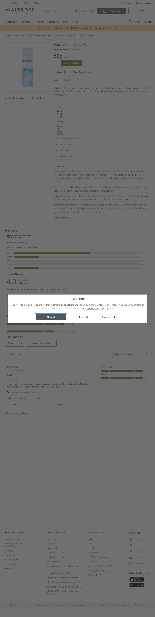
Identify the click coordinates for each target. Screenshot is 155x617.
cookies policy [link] (92, 308)
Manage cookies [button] (110, 317)
